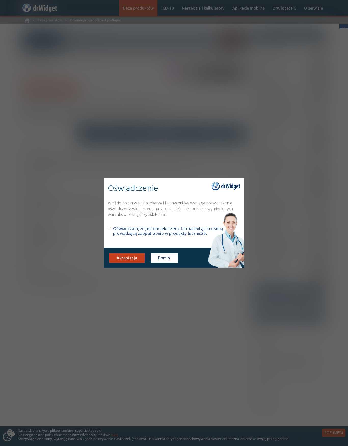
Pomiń (164, 258)
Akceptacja (127, 258)
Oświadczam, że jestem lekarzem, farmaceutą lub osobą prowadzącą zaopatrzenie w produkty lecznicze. (168, 231)
